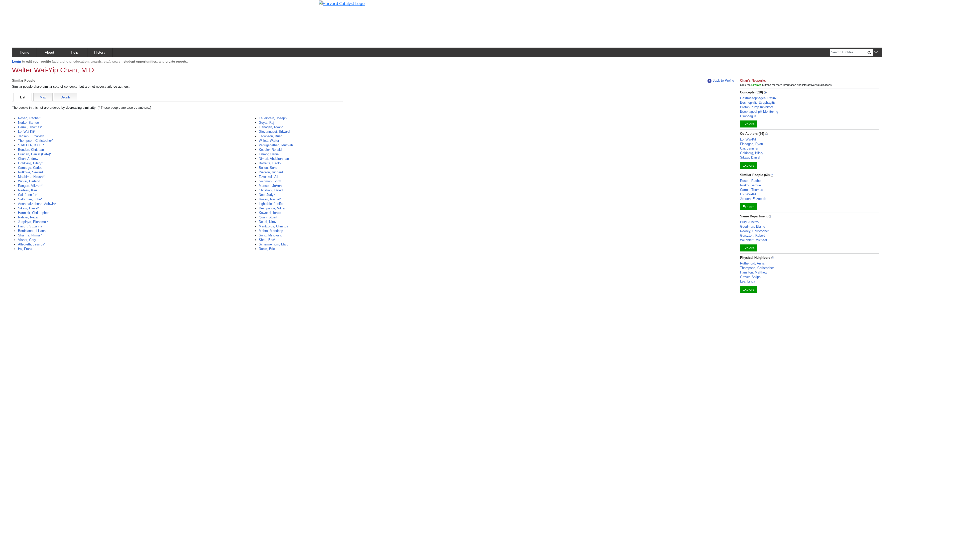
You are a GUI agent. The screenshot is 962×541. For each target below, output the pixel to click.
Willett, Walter (269, 141)
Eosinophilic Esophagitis (758, 102)
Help (74, 52)
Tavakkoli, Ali (268, 177)
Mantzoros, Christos (273, 226)
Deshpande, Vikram (273, 208)
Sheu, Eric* (267, 240)
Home (24, 52)
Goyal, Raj (266, 122)
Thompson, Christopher (757, 268)
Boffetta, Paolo (270, 163)
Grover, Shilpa (750, 277)
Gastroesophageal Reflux (758, 98)
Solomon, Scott (270, 181)
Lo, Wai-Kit (748, 139)
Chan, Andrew (28, 159)
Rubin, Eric (267, 249)
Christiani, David (271, 190)
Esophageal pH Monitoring (759, 111)
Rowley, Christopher (754, 231)
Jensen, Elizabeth (31, 136)
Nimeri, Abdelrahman (274, 159)
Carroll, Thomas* (30, 127)
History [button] (99, 52)
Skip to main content (21, 6)
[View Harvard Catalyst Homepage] (342, 3)
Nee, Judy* (267, 195)
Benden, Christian (31, 150)
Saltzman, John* (30, 199)
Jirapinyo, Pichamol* (33, 222)
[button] (876, 53)
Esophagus (748, 116)
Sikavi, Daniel (750, 157)
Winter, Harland (29, 181)
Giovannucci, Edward (274, 131)
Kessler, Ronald (270, 150)
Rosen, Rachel (750, 181)
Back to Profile (723, 80)
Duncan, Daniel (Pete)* (34, 154)
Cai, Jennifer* (28, 195)
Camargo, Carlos (30, 168)
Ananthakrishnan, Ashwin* (37, 204)
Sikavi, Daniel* (28, 208)
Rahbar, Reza (28, 217)
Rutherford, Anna (752, 263)
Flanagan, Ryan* (271, 127)
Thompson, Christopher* (35, 141)
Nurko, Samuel (29, 122)
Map (43, 97)
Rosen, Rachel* (29, 118)
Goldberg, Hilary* (30, 163)
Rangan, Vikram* (30, 186)
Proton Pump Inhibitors (756, 107)
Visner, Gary (27, 240)
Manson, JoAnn (270, 186)
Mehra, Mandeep (271, 231)
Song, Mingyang (270, 235)
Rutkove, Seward (30, 172)
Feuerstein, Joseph (273, 118)
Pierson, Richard (271, 172)
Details (66, 97)
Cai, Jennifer (749, 148)
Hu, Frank (25, 249)
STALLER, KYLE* (31, 145)
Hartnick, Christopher (33, 213)
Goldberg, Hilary (751, 153)
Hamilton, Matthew (753, 272)
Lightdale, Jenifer (271, 204)
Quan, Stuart (268, 217)
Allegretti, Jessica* (31, 244)
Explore (749, 124)
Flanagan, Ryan (751, 144)
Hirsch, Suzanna (30, 226)
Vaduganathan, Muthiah (276, 145)
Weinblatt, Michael (753, 240)
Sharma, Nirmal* (30, 235)
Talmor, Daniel (269, 154)
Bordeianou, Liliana (32, 231)
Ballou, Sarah (268, 168)
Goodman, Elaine (752, 226)
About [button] (49, 52)
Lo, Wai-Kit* (26, 131)
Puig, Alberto (749, 222)
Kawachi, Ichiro (270, 213)
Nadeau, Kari (27, 190)
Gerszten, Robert (752, 235)
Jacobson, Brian (270, 136)
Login (16, 61)
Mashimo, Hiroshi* (31, 177)
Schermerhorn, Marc (273, 244)
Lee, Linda (747, 281)
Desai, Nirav (268, 222)
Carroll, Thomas (751, 190)
